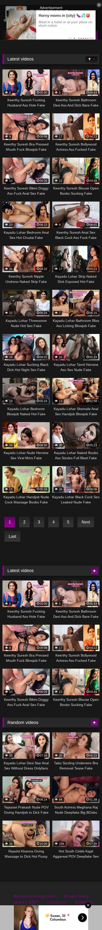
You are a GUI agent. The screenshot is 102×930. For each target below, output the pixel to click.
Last (12, 536)
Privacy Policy (76, 896)
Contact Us (56, 902)
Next (86, 522)
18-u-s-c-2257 (25, 902)
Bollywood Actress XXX (34, 896)
